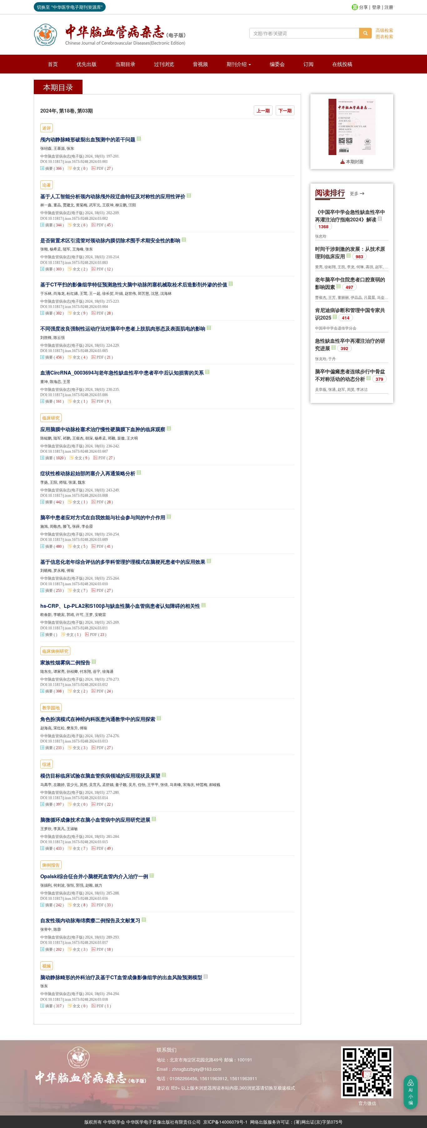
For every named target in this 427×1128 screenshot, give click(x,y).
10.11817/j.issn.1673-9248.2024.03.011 (78, 628)
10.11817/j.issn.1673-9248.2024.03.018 (78, 999)
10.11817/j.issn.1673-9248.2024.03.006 (78, 395)
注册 (388, 7)
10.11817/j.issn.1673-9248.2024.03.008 (78, 495)
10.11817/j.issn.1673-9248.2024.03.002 (78, 218)
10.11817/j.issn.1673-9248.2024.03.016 (78, 898)
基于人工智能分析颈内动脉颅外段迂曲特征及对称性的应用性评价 (113, 196)
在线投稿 (342, 64)
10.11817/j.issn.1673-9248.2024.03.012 (78, 684)
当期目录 (125, 64)
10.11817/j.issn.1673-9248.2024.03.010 (78, 584)
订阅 (309, 64)
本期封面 (354, 161)
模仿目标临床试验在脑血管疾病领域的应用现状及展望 (101, 775)
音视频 (200, 64)
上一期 (263, 110)
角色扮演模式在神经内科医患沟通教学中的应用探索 (98, 719)
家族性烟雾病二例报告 (66, 662)
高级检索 (384, 30)
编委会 (277, 64)
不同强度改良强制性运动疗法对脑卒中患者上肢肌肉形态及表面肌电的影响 (123, 328)
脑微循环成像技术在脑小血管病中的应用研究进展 (96, 819)
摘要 (49, 168)
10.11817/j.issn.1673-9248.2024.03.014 (78, 798)
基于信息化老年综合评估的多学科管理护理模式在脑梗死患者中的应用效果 (123, 561)
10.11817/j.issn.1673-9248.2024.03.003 (78, 262)
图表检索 (384, 36)
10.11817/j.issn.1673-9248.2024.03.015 (78, 842)
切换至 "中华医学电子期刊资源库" (70, 7)
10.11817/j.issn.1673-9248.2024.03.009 (78, 539)
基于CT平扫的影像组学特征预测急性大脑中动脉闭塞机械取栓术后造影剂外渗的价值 (134, 284)
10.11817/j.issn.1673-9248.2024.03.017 (78, 942)
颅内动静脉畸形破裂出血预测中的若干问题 (88, 139)
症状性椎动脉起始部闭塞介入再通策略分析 (88, 473)
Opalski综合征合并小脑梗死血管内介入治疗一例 (94, 876)
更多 (355, 193)
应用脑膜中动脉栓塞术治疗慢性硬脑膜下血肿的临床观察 (103, 429)
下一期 (285, 110)
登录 (376, 7)
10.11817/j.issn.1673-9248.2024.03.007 (78, 451)
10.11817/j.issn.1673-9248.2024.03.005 (78, 351)
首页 (53, 64)
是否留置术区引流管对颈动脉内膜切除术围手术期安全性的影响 (111, 240)
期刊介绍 (237, 64)
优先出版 (87, 64)
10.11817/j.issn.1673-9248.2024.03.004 (78, 307)
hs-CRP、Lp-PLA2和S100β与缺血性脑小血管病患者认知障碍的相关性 (120, 605)
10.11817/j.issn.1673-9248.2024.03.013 (78, 741)
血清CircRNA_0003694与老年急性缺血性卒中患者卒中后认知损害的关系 (122, 372)
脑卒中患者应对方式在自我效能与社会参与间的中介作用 (103, 517)
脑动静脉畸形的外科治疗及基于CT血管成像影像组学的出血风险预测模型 (121, 977)
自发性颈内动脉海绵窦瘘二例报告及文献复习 (91, 920)
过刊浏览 (164, 64)
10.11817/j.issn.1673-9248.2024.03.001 (78, 161)
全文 (76, 168)
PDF (100, 168)
